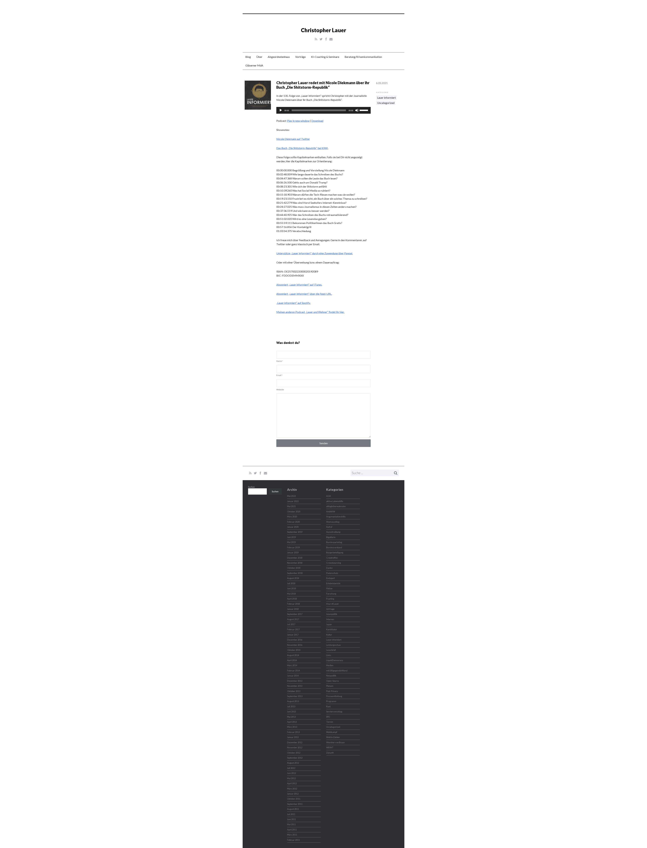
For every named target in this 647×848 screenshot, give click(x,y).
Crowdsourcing (333, 562)
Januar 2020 (293, 527)
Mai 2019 (291, 542)
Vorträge (300, 56)
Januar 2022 (293, 501)
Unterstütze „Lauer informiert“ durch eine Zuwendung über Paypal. (314, 253)
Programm (331, 701)
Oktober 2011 (293, 798)
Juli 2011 (291, 814)
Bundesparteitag (334, 542)
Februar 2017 (293, 629)
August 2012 (293, 762)
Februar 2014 (293, 670)
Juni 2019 (291, 537)
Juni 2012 (291, 773)
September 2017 (294, 614)
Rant (328, 706)
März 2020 (292, 516)
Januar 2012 (293, 793)
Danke (329, 568)
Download (317, 120)
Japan (329, 624)
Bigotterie (330, 537)
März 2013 (292, 727)
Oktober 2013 (293, 691)
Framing (330, 598)
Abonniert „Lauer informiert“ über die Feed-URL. (304, 293)
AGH (328, 496)
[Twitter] (321, 39)
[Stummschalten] (357, 110)
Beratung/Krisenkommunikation (363, 56)
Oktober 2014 (293, 650)
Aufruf (329, 527)
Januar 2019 (293, 552)
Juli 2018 (291, 583)
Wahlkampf (331, 732)
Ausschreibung (333, 532)
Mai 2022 (291, 496)
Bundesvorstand (334, 547)
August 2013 (293, 701)
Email (279, 375)
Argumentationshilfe (336, 516)
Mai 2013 (291, 716)
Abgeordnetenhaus (279, 56)
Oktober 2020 (293, 511)
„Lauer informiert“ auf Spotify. (293, 302)
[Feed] (316, 39)
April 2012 (292, 783)
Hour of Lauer (332, 603)
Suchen (251, 487)
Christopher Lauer (323, 30)
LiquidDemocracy (334, 660)
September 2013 (294, 696)
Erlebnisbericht (333, 583)
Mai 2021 (291, 506)
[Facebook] (326, 39)
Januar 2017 (293, 634)
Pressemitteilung (334, 696)
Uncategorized (385, 102)
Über (259, 56)
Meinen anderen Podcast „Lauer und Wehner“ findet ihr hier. (310, 312)
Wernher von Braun (335, 742)
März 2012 (292, 788)
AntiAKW (330, 511)
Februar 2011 (293, 840)
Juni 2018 (291, 588)
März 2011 (292, 834)
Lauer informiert (386, 97)
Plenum (329, 686)
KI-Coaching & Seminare (325, 56)
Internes (330, 619)
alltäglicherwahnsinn (336, 506)
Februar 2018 (293, 603)
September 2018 (294, 573)
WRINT (329, 747)
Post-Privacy (332, 691)
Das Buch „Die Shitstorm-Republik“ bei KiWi (302, 148)
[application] (323, 110)
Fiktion (329, 588)
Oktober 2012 (293, 752)
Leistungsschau (333, 645)
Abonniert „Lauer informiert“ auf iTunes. (299, 284)
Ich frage (330, 609)
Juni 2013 (291, 711)
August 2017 (293, 619)
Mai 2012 (291, 778)
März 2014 (292, 665)
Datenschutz (332, 573)
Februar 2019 (293, 547)
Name (279, 361)
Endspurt (330, 578)
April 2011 (292, 829)
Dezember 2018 (294, 557)
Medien (329, 665)
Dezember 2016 (294, 639)
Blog (248, 56)
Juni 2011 (291, 819)
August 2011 (293, 809)
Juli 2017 (291, 624)
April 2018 (292, 598)
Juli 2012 (291, 768)
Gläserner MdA (254, 65)
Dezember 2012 (294, 742)
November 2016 (294, 645)
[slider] (364, 110)
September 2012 (294, 757)
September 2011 (294, 804)
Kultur (329, 634)
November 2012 (294, 747)
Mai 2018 (291, 593)
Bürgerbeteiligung (334, 552)
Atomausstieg (332, 521)
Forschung (331, 593)
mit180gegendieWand (336, 670)
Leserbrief (331, 650)
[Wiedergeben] (280, 110)
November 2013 (294, 686)
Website (280, 389)
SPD (328, 716)
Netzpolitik (331, 675)
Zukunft (330, 752)
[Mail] (331, 39)
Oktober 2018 (293, 568)
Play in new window (298, 120)
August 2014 (293, 655)
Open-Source (332, 681)
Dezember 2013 (294, 681)
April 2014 (292, 660)
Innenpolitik (331, 614)
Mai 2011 (291, 824)
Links (328, 655)
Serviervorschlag (334, 711)
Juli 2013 (291, 706)
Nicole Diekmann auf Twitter (293, 138)
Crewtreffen (332, 557)
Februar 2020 (293, 521)
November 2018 (294, 562)
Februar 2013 (293, 732)
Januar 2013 (293, 737)
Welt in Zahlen (333, 737)
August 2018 (293, 578)
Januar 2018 (293, 609)
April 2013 (292, 721)
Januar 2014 (293, 675)
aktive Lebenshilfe (334, 501)
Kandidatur (331, 629)
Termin (329, 721)
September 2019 (294, 532)
